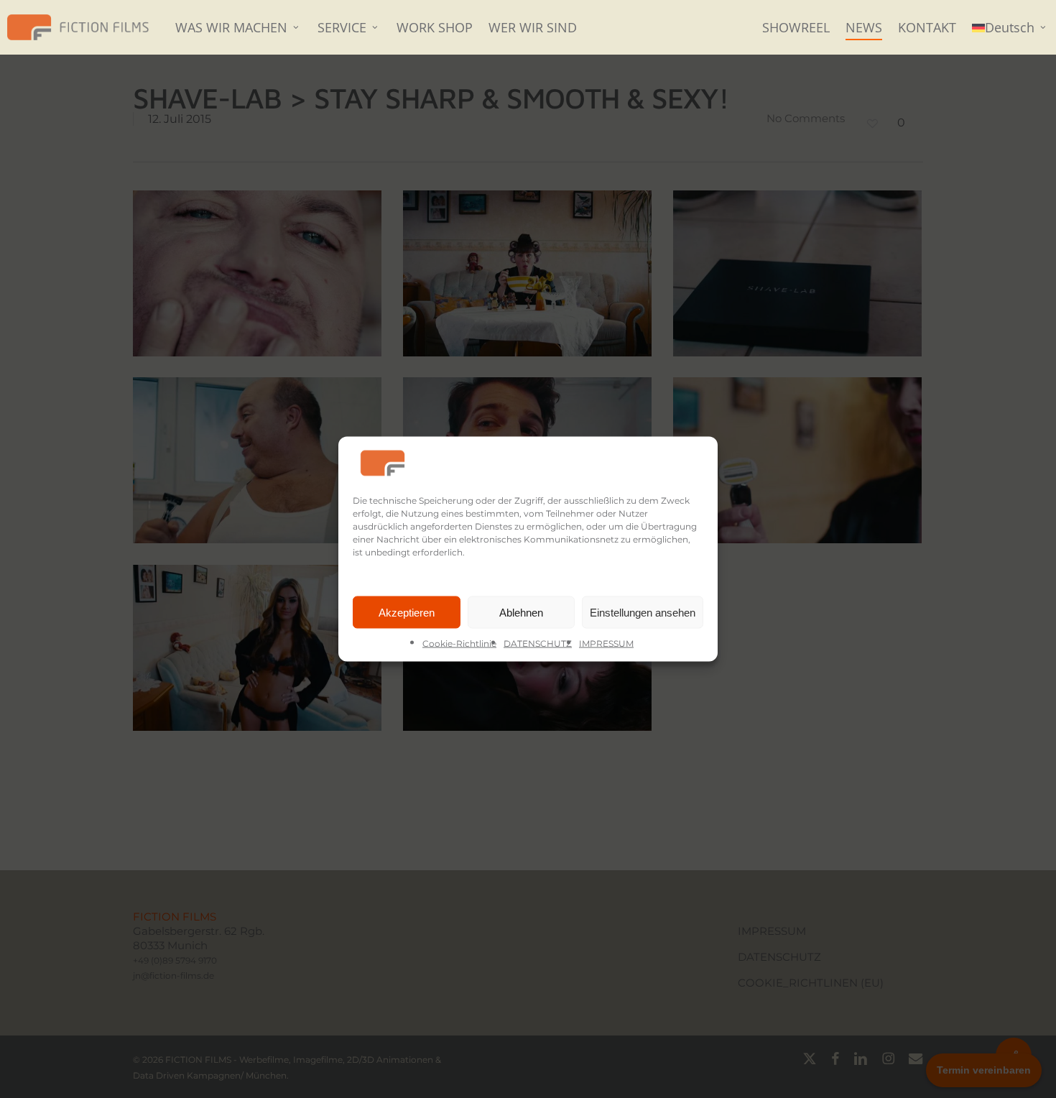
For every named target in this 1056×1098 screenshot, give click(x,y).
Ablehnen (521, 612)
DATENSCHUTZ (538, 643)
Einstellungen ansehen (642, 612)
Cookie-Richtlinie (459, 643)
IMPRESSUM (606, 643)
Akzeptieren (407, 612)
